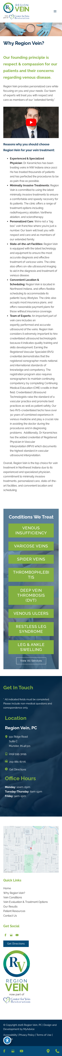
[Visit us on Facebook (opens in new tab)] (5, 935)
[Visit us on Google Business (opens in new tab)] (11, 935)
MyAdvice (29, 1029)
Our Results (10, 906)
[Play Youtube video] (31, 122)
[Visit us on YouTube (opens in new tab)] (17, 935)
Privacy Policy (27, 1034)
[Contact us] (57, 1051)
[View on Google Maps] (31, 849)
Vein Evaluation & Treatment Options (25, 902)
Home (7, 888)
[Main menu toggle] (55, 11)
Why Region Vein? (14, 893)
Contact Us (10, 915)
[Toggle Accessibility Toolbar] (7, 1040)
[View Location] (7, 736)
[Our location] (48, 1051)
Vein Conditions (12, 897)
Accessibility (10, 1034)
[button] (31, 530)
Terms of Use (43, 1034)
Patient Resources (14, 911)
